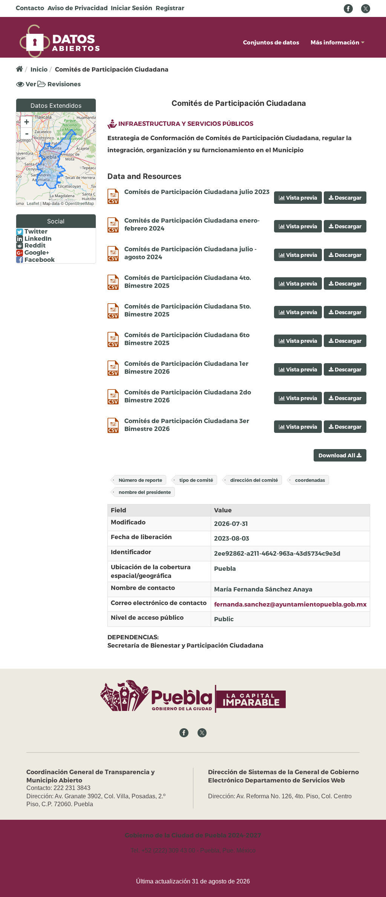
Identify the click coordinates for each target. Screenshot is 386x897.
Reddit (34, 245)
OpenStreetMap (79, 203)
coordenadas (310, 480)
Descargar (347, 197)
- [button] (26, 133)
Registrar (170, 7)
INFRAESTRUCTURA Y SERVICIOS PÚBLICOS (185, 123)
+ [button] (26, 122)
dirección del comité (254, 480)
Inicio (39, 69)
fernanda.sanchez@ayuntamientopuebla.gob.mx (290, 604)
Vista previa (301, 197)
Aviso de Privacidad (77, 7)
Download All (338, 455)
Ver (30, 84)
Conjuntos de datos (271, 42)
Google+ (36, 252)
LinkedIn (37, 238)
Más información (335, 42)
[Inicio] (60, 40)
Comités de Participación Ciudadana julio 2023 (197, 191)
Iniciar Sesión (131, 7)
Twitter (35, 231)
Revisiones (63, 83)
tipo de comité (196, 480)
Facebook (39, 259)
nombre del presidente (145, 492)
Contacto (30, 7)
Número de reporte (140, 480)
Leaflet (33, 203)
